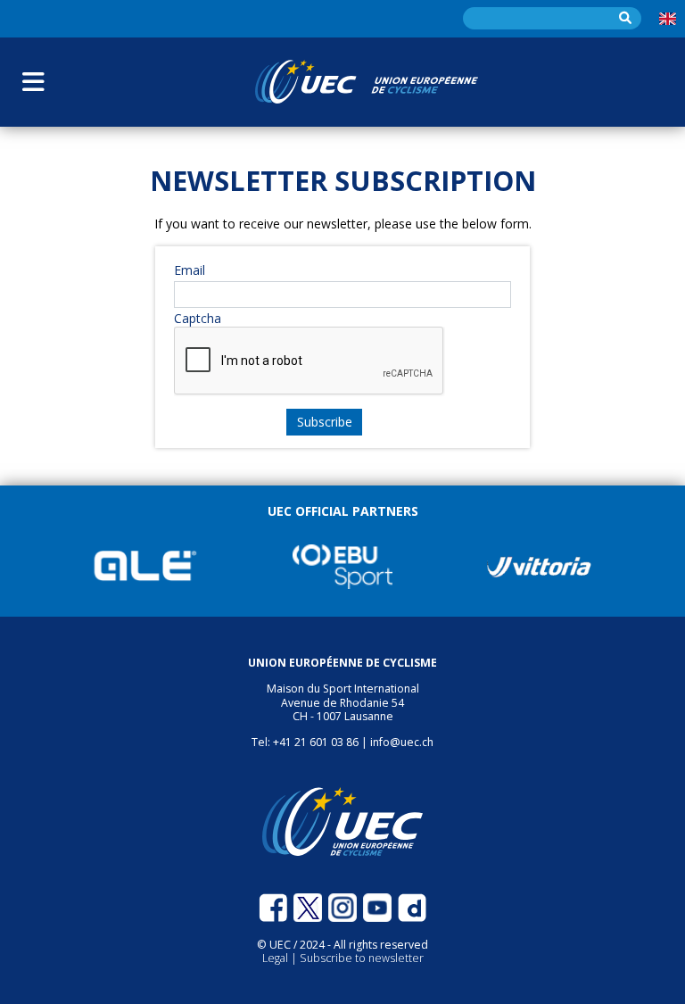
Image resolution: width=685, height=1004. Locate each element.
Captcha (197, 319)
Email (189, 270)
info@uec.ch (401, 742)
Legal (276, 958)
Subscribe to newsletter (362, 958)
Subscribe (324, 421)
